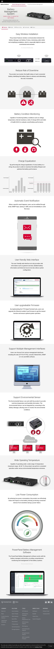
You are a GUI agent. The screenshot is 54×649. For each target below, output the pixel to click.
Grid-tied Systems (16, 626)
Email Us (3, 624)
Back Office (14, 619)
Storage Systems (16, 629)
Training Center (46, 613)
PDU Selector (25, 626)
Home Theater (15, 613)
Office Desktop (15, 616)
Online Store (35, 616)
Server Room (15, 621)
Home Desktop (15, 611)
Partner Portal (46, 611)
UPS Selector (25, 611)
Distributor (35, 611)
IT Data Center (15, 624)
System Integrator (37, 619)
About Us (3, 611)
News (2, 613)
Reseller (34, 613)
